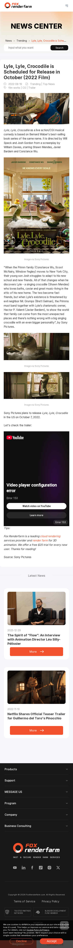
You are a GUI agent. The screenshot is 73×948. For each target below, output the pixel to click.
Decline (21, 941)
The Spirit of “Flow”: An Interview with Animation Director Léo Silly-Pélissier (33, 639)
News (8, 40)
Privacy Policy (50, 901)
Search (59, 47)
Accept (52, 941)
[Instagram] (49, 868)
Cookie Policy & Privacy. (38, 930)
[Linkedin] (23, 868)
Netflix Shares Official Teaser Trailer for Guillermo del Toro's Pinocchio (36, 716)
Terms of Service (25, 901)
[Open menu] (66, 5)
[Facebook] (32, 868)
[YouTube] (15, 868)
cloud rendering (50, 536)
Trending (21, 40)
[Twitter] (58, 868)
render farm (40, 540)
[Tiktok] (41, 868)
